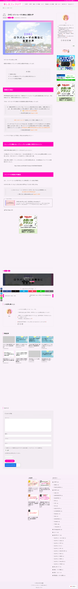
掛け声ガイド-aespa (58, 540)
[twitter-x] (65, 0)
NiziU (56, 516)
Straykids (57, 521)
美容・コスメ (57, 572)
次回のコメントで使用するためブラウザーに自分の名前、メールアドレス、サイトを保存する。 (24, 447)
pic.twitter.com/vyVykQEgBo (30, 110)
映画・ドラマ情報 (58, 569)
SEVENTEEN (58, 518)
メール (6, 438)
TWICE (56, 524)
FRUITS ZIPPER (58, 487)
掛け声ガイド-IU (58, 545)
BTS (55, 500)
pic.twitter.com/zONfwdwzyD (28, 191)
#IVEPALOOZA (33, 127)
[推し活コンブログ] (12, 4)
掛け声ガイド (57, 535)
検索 (73, 45)
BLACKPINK (57, 498)
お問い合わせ (43, 585)
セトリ (56, 532)
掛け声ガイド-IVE (58, 548)
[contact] (72, 0)
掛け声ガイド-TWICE (59, 564)
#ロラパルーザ (20, 120)
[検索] (74, 0)
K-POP (9, 17)
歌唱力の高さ (13, 74)
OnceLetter (58, 526)
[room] (69, 0)
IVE (12, 17)
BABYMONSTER (58, 495)
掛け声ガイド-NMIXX (59, 556)
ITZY (56, 503)
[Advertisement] (28, 251)
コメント (7, 417)
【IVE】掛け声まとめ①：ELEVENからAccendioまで (28, 201)
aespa (56, 492)
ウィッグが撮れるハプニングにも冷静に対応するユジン (23, 76)
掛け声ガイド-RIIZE (58, 558)
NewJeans (57, 513)
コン (9, 316)
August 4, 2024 (34, 113)
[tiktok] (68, 0)
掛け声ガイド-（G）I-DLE (60, 538)
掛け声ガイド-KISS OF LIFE (60, 551)
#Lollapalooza (25, 127)
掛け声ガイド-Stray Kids (59, 561)
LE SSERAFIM (58, 511)
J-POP (56, 482)
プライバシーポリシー (36, 585)
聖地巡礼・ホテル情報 (59, 575)
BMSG (56, 484)
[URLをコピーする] (49, 291)
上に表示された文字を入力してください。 (13, 453)
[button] (7, 291)
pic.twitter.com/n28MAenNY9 (43, 127)
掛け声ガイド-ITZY (58, 543)
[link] (18, 324)
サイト (6, 443)
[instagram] (66, 0)
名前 (6, 433)
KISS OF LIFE (57, 508)
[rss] (71, 0)
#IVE (15, 120)
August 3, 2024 (36, 194)
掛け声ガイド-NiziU (58, 553)
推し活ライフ (57, 566)
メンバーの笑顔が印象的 (15, 78)
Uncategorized (58, 529)
